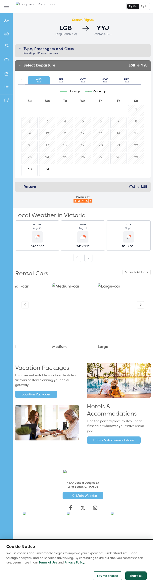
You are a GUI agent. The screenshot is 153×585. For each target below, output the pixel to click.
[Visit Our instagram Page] (95, 508)
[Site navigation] (6, 6)
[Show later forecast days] (88, 258)
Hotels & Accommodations (113, 440)
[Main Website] (6, 100)
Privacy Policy (74, 562)
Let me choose (107, 576)
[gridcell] (30, 170)
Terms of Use (48, 562)
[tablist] (138, 6)
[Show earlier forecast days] (77, 258)
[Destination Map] (6, 74)
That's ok (135, 576)
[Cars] (6, 33)
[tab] (133, 6)
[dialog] (76, 562)
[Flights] (6, 21)
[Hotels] (6, 59)
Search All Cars (136, 272)
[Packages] (6, 46)
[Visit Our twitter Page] (83, 508)
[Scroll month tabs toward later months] (144, 80)
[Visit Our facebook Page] (70, 508)
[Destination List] (6, 86)
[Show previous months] (21, 80)
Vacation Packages (36, 394)
